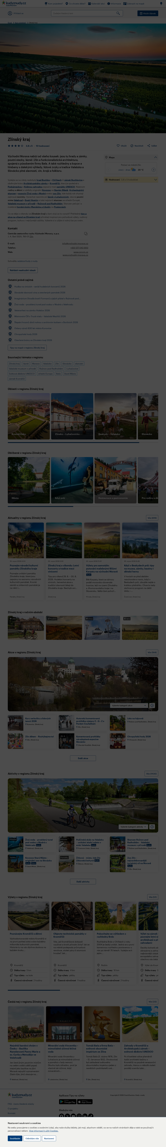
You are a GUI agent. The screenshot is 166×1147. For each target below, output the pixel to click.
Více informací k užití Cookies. (43, 1131)
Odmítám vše (32, 1138)
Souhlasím (15, 1138)
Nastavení (49, 1138)
